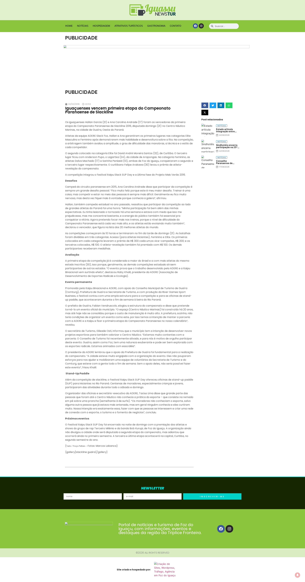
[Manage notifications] (297, 575)
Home (69, 25)
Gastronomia (156, 25)
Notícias (82, 25)
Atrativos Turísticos (129, 25)
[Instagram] (201, 25)
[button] (204, 105)
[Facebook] (195, 25)
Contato (175, 25)
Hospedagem (101, 25)
